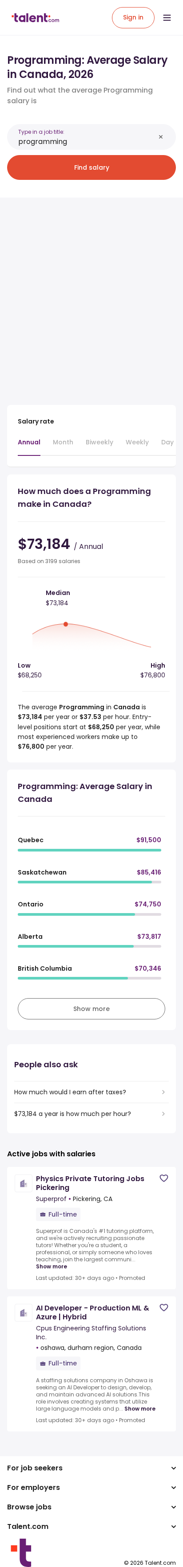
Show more (51, 1266)
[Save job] (163, 1178)
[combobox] (86, 142)
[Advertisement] (91, 296)
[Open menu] (167, 17)
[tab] (29, 446)
